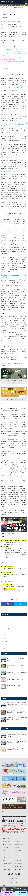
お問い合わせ (6, 866)
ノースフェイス (6, 625)
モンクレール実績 (7, 844)
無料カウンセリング (19, 860)
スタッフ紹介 (6, 847)
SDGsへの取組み (6, 869)
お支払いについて (19, 857)
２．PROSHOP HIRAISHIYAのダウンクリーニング (13, 59)
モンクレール (5, 631)
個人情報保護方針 (19, 863)
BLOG (5, 7)
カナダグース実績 (19, 844)
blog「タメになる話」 (8, 857)
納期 (4, 854)
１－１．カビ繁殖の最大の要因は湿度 (12, 51)
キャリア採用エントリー (20, 869)
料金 (4, 850)
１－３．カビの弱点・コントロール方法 (12, 57)
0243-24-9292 (21, 882)
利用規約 (17, 854)
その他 (4, 648)
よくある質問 (18, 850)
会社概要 (17, 841)
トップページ (6, 841)
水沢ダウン (5, 635)
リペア (4, 638)
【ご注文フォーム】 (7, 584)
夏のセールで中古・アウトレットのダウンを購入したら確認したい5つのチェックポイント (17, 704)
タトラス (4, 618)
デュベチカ (5, 621)
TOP (2, 7)
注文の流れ (17, 847)
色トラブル (5, 641)
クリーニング (5, 645)
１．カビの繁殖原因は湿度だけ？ (9, 49)
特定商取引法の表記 (7, 863)
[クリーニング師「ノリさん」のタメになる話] (14, 889)
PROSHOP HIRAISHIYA (7, 2)
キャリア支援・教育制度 (20, 866)
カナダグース (5, 628)
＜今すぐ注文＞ (5, 68)
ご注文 (4, 860)
